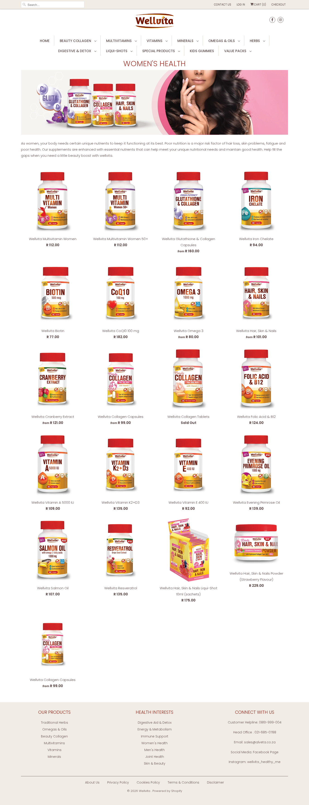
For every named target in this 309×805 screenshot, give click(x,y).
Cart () (259, 4)
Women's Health (154, 63)
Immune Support (154, 736)
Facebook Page (265, 752)
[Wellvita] (154, 21)
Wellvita (145, 791)
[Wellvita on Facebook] (272, 20)
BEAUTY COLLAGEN (76, 40)
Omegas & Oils (54, 729)
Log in (241, 4)
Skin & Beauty (154, 763)
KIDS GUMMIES (202, 51)
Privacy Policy (118, 782)
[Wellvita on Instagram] (280, 20)
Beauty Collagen (54, 736)
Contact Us (222, 4)
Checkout (278, 4)
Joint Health (154, 756)
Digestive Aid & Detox (154, 722)
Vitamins (55, 750)
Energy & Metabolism (155, 729)
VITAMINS (155, 40)
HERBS (255, 40)
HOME (45, 40)
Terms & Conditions (183, 782)
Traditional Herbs (54, 722)
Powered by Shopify (167, 791)
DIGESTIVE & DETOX (75, 51)
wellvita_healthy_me (263, 762)
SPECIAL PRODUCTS (159, 51)
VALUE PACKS (235, 51)
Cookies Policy (148, 782)
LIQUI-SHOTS (117, 51)
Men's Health (154, 750)
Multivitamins (54, 743)
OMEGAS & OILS (222, 40)
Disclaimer (215, 782)
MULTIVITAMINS (119, 40)
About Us (92, 782)
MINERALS (185, 40)
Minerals (54, 756)
